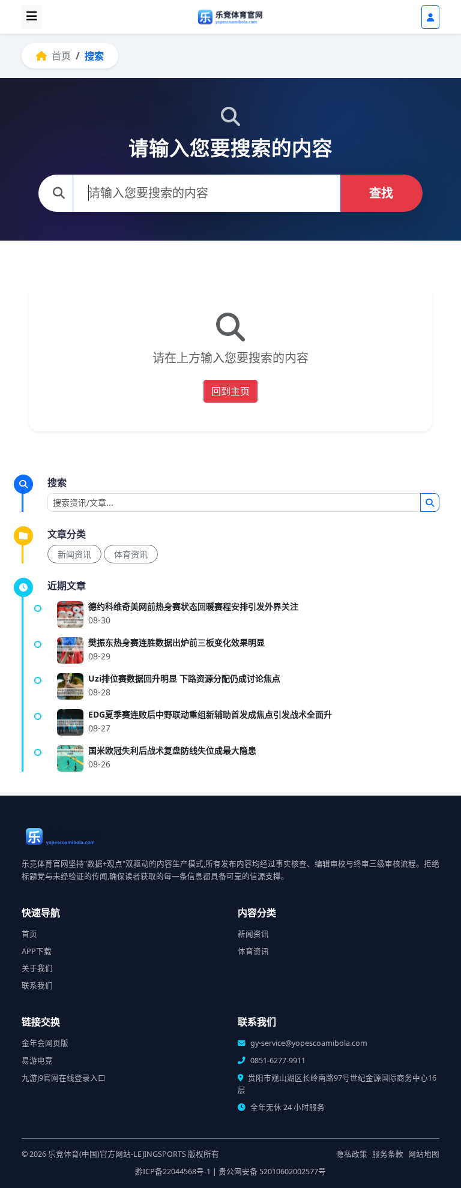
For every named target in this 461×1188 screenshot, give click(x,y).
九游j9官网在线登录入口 (64, 1078)
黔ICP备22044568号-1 (173, 1171)
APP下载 (37, 951)
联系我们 (37, 985)
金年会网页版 (45, 1043)
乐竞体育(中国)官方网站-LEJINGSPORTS (117, 1154)
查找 (381, 193)
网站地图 (423, 1154)
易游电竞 (37, 1060)
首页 (60, 55)
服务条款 (387, 1154)
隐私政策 (351, 1154)
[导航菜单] (32, 17)
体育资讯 (131, 554)
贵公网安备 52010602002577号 (272, 1171)
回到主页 (230, 391)
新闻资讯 (74, 554)
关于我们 (37, 968)
